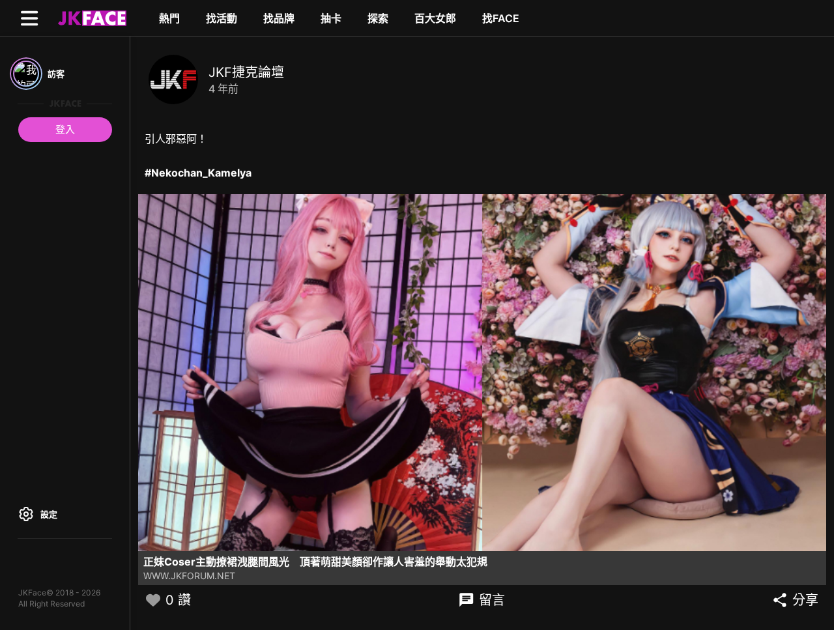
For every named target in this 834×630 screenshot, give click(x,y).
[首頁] (90, 17)
